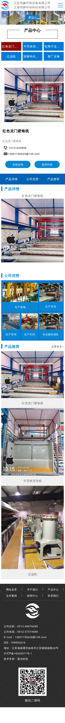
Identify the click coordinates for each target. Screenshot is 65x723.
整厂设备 (54, 56)
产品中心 (53, 589)
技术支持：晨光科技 (16, 659)
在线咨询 (17, 164)
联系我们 (53, 595)
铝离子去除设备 (54, 46)
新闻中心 (32, 595)
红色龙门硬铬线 (11, 46)
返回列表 (47, 164)
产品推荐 (53, 179)
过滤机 (11, 56)
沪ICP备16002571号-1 (18, 653)
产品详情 (11, 179)
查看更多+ (57, 346)
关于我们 (32, 589)
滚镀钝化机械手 (33, 56)
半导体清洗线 (32, 46)
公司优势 (32, 179)
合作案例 (11, 595)
